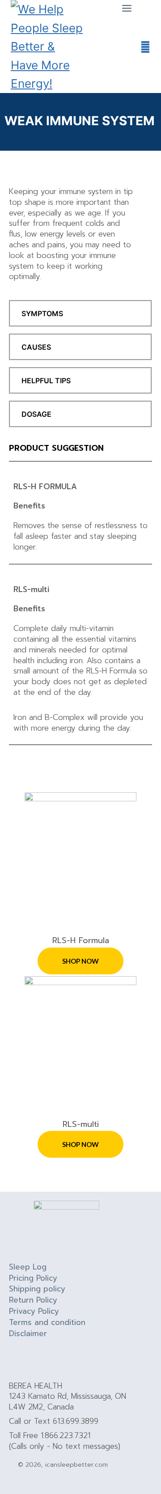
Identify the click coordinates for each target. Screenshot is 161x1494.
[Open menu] (126, 8)
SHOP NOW (80, 961)
